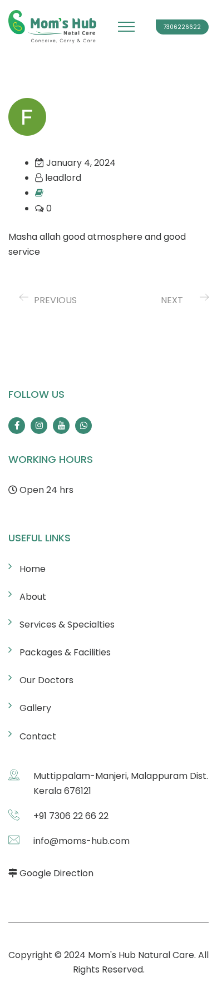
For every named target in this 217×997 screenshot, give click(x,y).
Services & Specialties (67, 624)
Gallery (35, 708)
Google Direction (56, 873)
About (32, 596)
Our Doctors (46, 680)
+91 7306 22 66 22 (70, 816)
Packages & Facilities (65, 652)
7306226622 (182, 27)
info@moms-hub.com (81, 841)
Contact (37, 736)
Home (32, 568)
